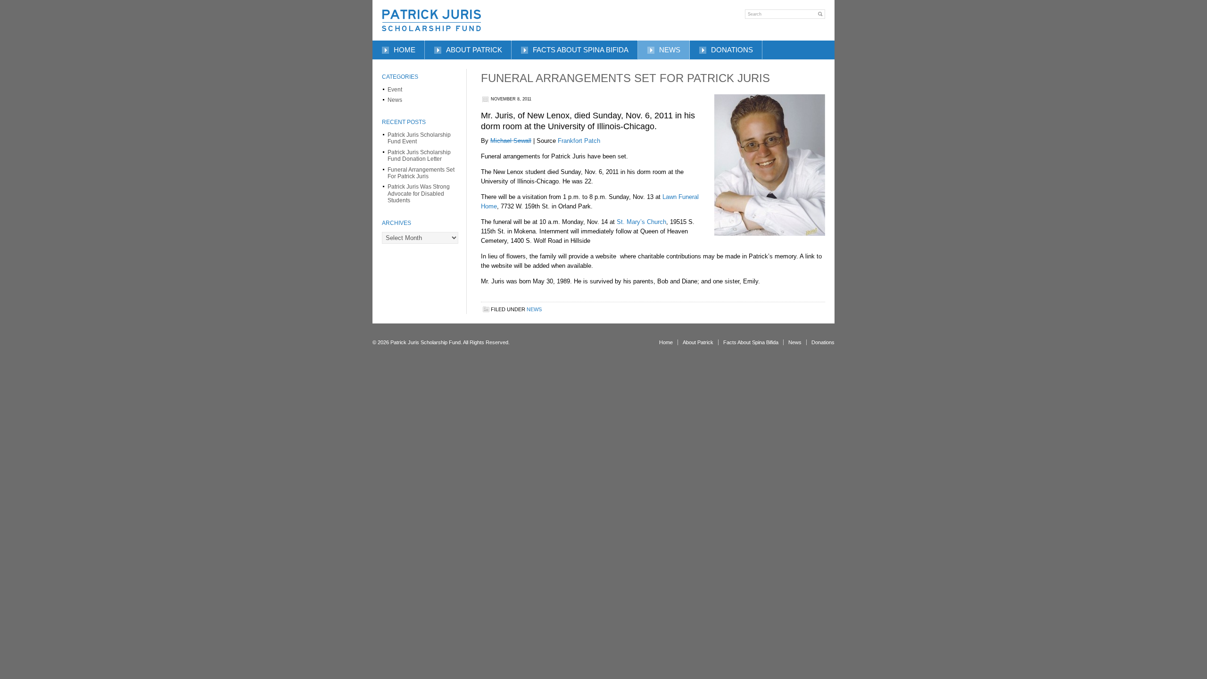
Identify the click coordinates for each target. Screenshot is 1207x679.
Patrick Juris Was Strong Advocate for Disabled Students (419, 193)
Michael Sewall (510, 140)
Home (404, 50)
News (669, 50)
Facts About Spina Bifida (580, 50)
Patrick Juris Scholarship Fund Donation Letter (419, 155)
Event (395, 89)
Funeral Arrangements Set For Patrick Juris (421, 173)
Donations (732, 50)
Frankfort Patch (579, 140)
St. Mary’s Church (641, 221)
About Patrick (474, 50)
